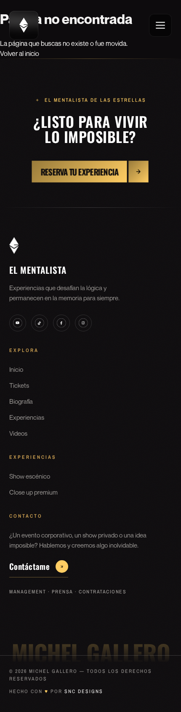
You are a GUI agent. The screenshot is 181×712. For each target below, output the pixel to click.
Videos (18, 433)
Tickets (19, 385)
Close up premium (33, 492)
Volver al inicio (19, 53)
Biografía (21, 401)
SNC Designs (83, 691)
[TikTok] (39, 323)
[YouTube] (17, 323)
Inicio (16, 369)
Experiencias (26, 417)
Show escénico (29, 476)
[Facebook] (61, 323)
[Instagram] (83, 323)
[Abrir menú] (160, 25)
